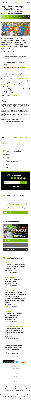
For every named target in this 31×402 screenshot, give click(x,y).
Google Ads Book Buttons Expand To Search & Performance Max (13, 315)
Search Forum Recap (10, 277)
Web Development (24, 390)
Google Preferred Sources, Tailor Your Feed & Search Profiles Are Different (14, 347)
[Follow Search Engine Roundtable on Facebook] (12, 178)
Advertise (15, 379)
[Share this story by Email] (24, 17)
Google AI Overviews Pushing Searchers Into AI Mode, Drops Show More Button (15, 266)
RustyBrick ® (15, 390)
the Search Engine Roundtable (14, 386)
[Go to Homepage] (10, 2)
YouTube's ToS (23, 398)
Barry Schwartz (20, 11)
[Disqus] (15, 117)
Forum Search (15, 368)
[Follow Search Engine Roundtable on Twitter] (15, 178)
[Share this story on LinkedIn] (15, 17)
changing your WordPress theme (20, 79)
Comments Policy (16, 376)
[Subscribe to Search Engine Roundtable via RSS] (24, 178)
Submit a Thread (15, 366)
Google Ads (8, 311)
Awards (15, 371)
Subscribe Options (15, 186)
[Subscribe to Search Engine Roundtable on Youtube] (21, 178)
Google (7, 262)
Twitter (3, 46)
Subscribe (23, 182)
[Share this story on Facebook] (3, 17)
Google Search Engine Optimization (14, 13)
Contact (15, 381)
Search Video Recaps (10, 290)
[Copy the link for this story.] (28, 17)
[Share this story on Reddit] (11, 17)
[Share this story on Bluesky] (20, 17)
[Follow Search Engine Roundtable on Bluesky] (18, 178)
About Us (15, 373)
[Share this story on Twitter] (7, 17)
